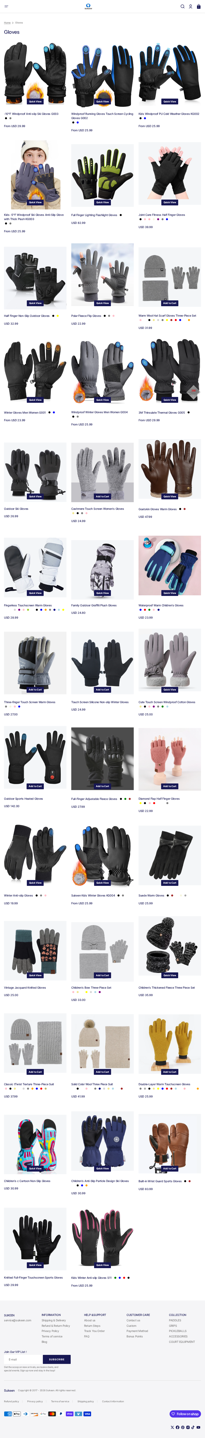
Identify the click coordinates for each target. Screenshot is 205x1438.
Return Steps (92, 1325)
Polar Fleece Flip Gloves (86, 315)
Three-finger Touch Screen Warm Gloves (29, 702)
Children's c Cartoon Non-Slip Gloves (27, 1181)
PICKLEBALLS (178, 1331)
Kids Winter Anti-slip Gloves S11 (91, 1277)
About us (89, 1320)
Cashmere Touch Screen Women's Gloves (97, 508)
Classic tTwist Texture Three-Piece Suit (29, 1084)
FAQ (86, 1336)
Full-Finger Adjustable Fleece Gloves (94, 799)
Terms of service (52, 1336)
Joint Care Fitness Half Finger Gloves (162, 214)
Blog (44, 1341)
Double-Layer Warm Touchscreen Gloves (164, 1084)
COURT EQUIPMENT (182, 1341)
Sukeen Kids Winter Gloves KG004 (93, 895)
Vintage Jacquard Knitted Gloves (25, 987)
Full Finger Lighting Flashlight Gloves (94, 215)
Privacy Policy (50, 1331)
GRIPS (173, 1325)
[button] (6, 6)
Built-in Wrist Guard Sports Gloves (160, 1181)
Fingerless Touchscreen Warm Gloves (28, 605)
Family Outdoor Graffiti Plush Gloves (94, 605)
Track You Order (94, 1331)
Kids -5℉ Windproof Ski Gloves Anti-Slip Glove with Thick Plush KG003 (33, 217)
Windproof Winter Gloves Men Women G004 (99, 412)
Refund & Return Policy (56, 1325)
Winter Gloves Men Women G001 (25, 412)
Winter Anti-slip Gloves (18, 895)
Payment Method (137, 1331)
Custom (131, 1325)
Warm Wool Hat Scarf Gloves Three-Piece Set (167, 315)
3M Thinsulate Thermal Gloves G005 (162, 412)
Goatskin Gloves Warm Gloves (158, 509)
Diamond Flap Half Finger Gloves (159, 798)
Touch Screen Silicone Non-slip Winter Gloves (100, 702)
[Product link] (35, 86)
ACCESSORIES (178, 1336)
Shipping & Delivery (54, 1320)
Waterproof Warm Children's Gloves (161, 605)
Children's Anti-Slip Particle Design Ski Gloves (100, 1181)
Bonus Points (135, 1336)
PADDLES (175, 1320)
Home (7, 22)
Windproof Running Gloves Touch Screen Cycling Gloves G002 (102, 116)
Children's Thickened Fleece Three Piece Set (167, 987)
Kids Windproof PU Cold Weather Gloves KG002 (169, 113)
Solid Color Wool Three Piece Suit (92, 1084)
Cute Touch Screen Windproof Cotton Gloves (167, 702)
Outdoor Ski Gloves (16, 508)
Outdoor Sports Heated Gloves (23, 798)
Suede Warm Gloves (151, 895)
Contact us (133, 1320)
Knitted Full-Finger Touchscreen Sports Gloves (33, 1277)
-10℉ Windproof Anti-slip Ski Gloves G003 (31, 113)
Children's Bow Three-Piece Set (91, 987)
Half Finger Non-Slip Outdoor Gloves (27, 315)
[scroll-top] (196, 1429)
